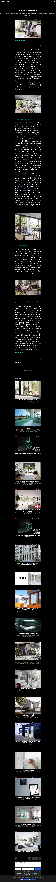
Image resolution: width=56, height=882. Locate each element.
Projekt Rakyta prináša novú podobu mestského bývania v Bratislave (28, 428)
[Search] (51, 1)
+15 (40, 518)
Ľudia (25, 1)
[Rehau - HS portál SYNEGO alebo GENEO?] (28, 679)
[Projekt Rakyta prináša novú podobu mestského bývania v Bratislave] (28, 417)
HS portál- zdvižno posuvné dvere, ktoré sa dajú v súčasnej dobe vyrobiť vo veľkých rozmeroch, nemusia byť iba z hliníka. (28, 690)
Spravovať (34, 879)
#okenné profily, (22, 360)
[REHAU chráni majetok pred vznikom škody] (28, 651)
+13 (40, 436)
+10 (40, 751)
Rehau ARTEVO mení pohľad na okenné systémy (28, 633)
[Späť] (16, 858)
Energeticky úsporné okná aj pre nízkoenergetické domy (28, 481)
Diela (16, 1)
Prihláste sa (32, 873)
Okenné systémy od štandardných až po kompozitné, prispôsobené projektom (28, 609)
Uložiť (21, 879)
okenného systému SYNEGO (25, 124)
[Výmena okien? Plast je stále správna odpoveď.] (28, 841)
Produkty (39, 1)
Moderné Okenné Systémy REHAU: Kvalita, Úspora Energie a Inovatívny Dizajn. (28, 566)
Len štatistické (27, 879)
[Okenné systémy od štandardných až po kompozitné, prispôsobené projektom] (28, 599)
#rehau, (16, 360)
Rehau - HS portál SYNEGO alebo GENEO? (28, 688)
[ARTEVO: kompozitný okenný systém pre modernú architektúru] (28, 445)
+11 (40, 461)
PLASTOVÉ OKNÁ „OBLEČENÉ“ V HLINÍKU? (28, 824)
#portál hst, (17, 359)
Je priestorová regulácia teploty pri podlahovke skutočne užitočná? (28, 798)
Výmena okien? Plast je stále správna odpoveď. (28, 852)
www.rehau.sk (19, 352)
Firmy (34, 1)
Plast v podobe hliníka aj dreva (28, 853)
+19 (40, 489)
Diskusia (20, 1)
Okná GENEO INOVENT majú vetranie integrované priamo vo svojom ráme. (28, 772)
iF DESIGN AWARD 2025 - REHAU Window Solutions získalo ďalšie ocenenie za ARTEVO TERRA (28, 510)
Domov (11, 1)
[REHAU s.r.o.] (21, 578)
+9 (40, 831)
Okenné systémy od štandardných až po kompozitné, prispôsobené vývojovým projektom (28, 564)
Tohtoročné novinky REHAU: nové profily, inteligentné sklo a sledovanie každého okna (28, 742)
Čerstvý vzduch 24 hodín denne (28, 770)
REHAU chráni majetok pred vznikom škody (28, 661)
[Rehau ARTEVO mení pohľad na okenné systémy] (28, 625)
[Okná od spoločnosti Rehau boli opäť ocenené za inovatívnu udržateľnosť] (28, 527)
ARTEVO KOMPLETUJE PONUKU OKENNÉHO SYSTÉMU (28, 399)
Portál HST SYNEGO (29, 188)
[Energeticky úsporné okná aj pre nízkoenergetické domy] (28, 471)
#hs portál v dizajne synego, (34, 359)
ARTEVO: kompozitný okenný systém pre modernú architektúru (28, 453)
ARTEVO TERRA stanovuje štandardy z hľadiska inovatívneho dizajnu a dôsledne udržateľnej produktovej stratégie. (28, 513)
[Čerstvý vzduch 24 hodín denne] (28, 760)
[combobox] (51, 1)
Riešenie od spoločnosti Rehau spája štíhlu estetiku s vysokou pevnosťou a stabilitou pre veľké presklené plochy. (28, 455)
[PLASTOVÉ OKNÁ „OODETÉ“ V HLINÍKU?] (28, 705)
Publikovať (38, 869)
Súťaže (29, 1)
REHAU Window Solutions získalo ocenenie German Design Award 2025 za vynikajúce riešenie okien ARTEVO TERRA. (28, 538)
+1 (40, 380)
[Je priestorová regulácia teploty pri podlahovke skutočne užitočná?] (28, 787)
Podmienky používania (38, 877)
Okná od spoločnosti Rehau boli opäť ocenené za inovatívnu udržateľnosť (28, 536)
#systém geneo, (24, 359)
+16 (40, 589)
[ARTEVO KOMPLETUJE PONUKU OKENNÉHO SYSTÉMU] (28, 390)
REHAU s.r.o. (19, 585)
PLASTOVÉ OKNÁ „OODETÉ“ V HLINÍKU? (28, 715)
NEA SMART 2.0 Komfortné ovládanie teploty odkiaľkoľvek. (28, 799)
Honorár (45, 1)
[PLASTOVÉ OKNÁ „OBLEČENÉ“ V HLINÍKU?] (28, 814)
